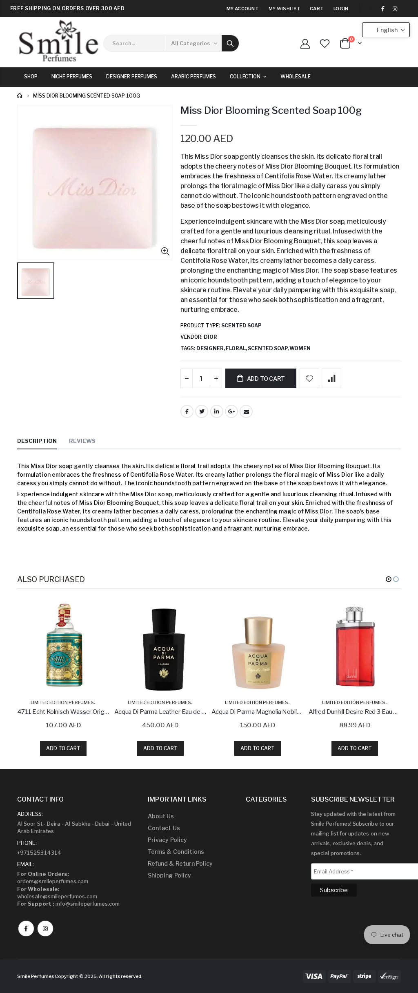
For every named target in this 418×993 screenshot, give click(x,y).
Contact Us (164, 827)
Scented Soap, (268, 348)
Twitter (201, 411)
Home (20, 96)
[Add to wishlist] (309, 378)
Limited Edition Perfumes (62, 702)
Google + (231, 411)
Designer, (211, 348)
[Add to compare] (331, 378)
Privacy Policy (167, 839)
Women (300, 348)
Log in (341, 8)
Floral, (237, 348)
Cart (317, 8)
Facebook (186, 411)
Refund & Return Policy (180, 863)
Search (230, 43)
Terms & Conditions (176, 851)
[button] (388, 579)
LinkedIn (216, 411)
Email (246, 411)
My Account (243, 8)
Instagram (45, 928)
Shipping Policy (169, 875)
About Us (161, 816)
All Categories (190, 43)
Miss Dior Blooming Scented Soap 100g (270, 110)
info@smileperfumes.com (68, 903)
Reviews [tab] (82, 441)
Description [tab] (37, 441)
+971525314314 (39, 852)
